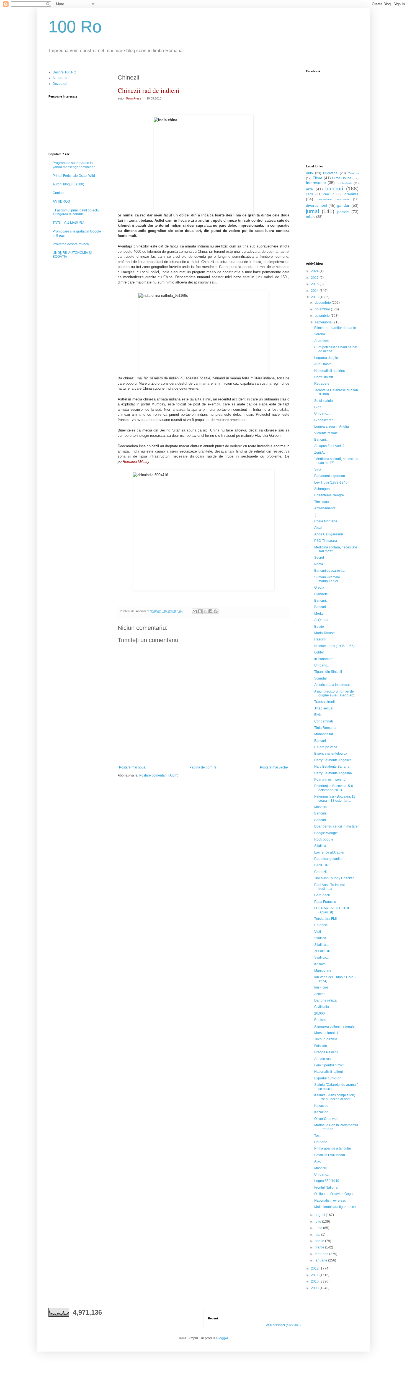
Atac (317, 1161)
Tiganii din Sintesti (328, 672)
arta (309, 189)
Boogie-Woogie (326, 833)
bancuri (334, 188)
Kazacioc (321, 1106)
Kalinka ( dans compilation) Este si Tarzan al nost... (334, 1097)
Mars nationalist (326, 1033)
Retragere (321, 383)
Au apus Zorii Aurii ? (329, 446)
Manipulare (322, 970)
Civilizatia (321, 1007)
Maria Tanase (324, 633)
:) (315, 515)
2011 (315, 1275)
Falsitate (320, 1046)
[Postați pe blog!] (200, 611)
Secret (319, 558)
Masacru (320, 807)
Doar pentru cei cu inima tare (336, 826)
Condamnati (323, 721)
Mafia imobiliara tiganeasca (335, 1207)
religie (310, 217)
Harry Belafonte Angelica (333, 760)
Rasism (320, 639)
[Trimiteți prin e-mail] (194, 611)
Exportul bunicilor (327, 1078)
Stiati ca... (321, 846)
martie (320, 1247)
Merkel (319, 614)
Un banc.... (322, 1142)
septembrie (324, 322)
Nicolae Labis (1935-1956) (334, 646)
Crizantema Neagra (329, 495)
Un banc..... (322, 413)
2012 (315, 1268)
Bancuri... (321, 439)
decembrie (323, 303)
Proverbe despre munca (71, 244)
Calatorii (353, 173)
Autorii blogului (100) (68, 184)
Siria (317, 469)
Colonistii (321, 925)
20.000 (319, 1013)
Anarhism (321, 341)
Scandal (320, 678)
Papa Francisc (325, 902)
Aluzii (318, 528)
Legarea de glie (326, 358)
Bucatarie (330, 173)
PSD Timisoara (325, 541)
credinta (351, 194)
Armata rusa (323, 1059)
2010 (315, 1281)
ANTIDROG (61, 201)
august (320, 1215)
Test (317, 1136)
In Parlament (323, 659)
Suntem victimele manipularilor (327, 579)
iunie (319, 1228)
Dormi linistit (323, 377)
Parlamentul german (329, 476)
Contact (58, 193)
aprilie (320, 1241)
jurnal (312, 211)
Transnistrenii (324, 702)
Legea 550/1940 (326, 1181)
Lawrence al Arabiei (329, 852)
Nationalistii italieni (328, 1072)
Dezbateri (60, 84)
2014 (315, 291)
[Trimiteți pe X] (205, 611)
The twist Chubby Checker (334, 878)
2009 (315, 1288)
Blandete (321, 594)
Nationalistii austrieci (330, 371)
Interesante (316, 182)
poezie (343, 212)
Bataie (319, 627)
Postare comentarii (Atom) (158, 775)
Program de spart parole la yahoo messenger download (74, 165)
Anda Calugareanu (328, 534)
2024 (315, 271)
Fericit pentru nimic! (329, 1065)
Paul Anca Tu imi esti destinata (330, 887)
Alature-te (60, 78)
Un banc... (321, 665)
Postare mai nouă (132, 767)
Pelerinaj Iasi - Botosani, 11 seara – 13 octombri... (334, 798)
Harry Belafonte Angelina (333, 773)
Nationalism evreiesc (330, 1200)
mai (318, 1235)
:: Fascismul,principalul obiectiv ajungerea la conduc (76, 212)
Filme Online (341, 178)
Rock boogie (323, 839)
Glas (317, 407)
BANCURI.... (323, 865)
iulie (318, 1222)
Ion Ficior (321, 987)
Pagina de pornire (203, 767)
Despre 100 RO (64, 72)
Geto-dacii (322, 895)
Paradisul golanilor (328, 859)
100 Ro (75, 26)
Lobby (319, 652)
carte (309, 194)
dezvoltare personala (333, 199)
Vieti (317, 932)
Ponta (318, 564)
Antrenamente (325, 508)
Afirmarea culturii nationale (334, 1026)
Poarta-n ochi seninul (330, 780)
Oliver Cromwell (326, 1119)
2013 (315, 297)
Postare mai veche (274, 767)
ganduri (343, 205)
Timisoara (321, 502)
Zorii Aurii (321, 452)
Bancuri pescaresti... (329, 571)
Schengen (322, 489)
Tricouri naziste (325, 1039)
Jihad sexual (323, 708)
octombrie (323, 316)
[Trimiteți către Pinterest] (215, 611)
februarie (322, 1254)
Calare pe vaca (325, 747)
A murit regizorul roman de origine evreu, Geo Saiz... (335, 693)
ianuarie (321, 1260)
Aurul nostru (323, 364)
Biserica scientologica (330, 753)
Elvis (317, 715)
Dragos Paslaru (326, 1052)
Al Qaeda (321, 620)
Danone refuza (325, 1000)
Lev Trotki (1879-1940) (331, 482)
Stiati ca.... (321, 957)
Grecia (319, 587)
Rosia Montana (325, 521)
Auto (309, 173)
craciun (328, 194)
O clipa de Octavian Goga (333, 1194)
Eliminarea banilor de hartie (335, 328)
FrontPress (133, 98)
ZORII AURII (323, 951)
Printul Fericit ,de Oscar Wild (74, 176)
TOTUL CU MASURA (68, 223)
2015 (315, 284)
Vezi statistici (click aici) (283, 1325)
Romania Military (136, 461)
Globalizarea (324, 420)
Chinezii (320, 872)
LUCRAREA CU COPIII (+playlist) (331, 910)
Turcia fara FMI (325, 919)
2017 (315, 278)
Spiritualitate (344, 183)
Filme (317, 178)
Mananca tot (323, 734)
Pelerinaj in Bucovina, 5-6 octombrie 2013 (333, 788)
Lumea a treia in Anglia (331, 426)
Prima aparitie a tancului (332, 1148)
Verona (319, 334)
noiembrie (323, 309)
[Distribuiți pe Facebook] (210, 611)
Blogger (222, 1338)
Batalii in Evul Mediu (329, 1155)
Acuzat (319, 994)
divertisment (316, 205)
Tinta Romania (325, 728)
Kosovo (320, 964)
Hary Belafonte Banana (331, 766)
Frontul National (326, 1187)
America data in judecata (333, 685)
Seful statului (324, 401)
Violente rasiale (326, 433)
